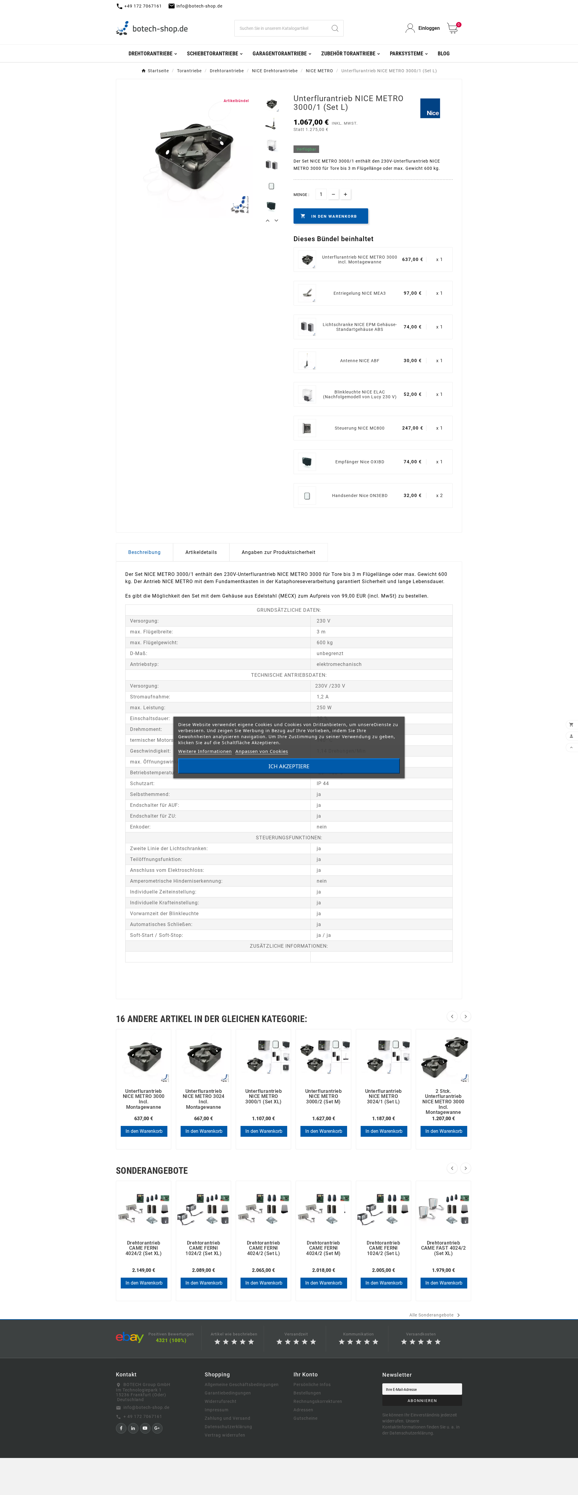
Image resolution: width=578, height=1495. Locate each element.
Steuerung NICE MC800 (360, 428)
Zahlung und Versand (227, 1418)
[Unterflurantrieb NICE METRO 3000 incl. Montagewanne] (307, 259)
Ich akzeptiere (289, 766)
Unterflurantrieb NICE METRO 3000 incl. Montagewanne (359, 259)
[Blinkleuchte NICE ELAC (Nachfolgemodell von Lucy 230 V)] (307, 394)
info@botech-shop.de (146, 1407)
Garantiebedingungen (228, 1393)
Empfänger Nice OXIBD (359, 461)
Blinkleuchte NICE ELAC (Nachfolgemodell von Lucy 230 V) (360, 394)
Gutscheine (306, 1418)
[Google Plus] (157, 1428)
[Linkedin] (133, 1428)
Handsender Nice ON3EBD (360, 495)
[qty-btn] (345, 194)
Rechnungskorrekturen (318, 1401)
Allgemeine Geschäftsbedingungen (242, 1384)
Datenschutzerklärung (228, 1426)
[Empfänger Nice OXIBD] (307, 462)
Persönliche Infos (312, 1384)
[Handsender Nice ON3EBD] (307, 495)
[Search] (335, 28)
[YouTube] (145, 1428)
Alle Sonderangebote (435, 1315)
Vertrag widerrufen (225, 1435)
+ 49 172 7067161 (142, 1416)
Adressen (303, 1409)
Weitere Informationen (205, 751)
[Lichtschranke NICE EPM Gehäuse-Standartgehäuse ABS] (307, 327)
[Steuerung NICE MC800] (307, 428)
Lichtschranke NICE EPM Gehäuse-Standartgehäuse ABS (360, 327)
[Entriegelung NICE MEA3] (307, 293)
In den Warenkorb (144, 1131)
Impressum (216, 1409)
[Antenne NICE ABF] (307, 360)
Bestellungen (307, 1393)
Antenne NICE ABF (360, 360)
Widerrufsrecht (221, 1401)
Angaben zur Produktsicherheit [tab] (278, 552)
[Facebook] (121, 1428)
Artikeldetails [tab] (201, 552)
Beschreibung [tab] (144, 552)
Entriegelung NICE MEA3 (360, 293)
